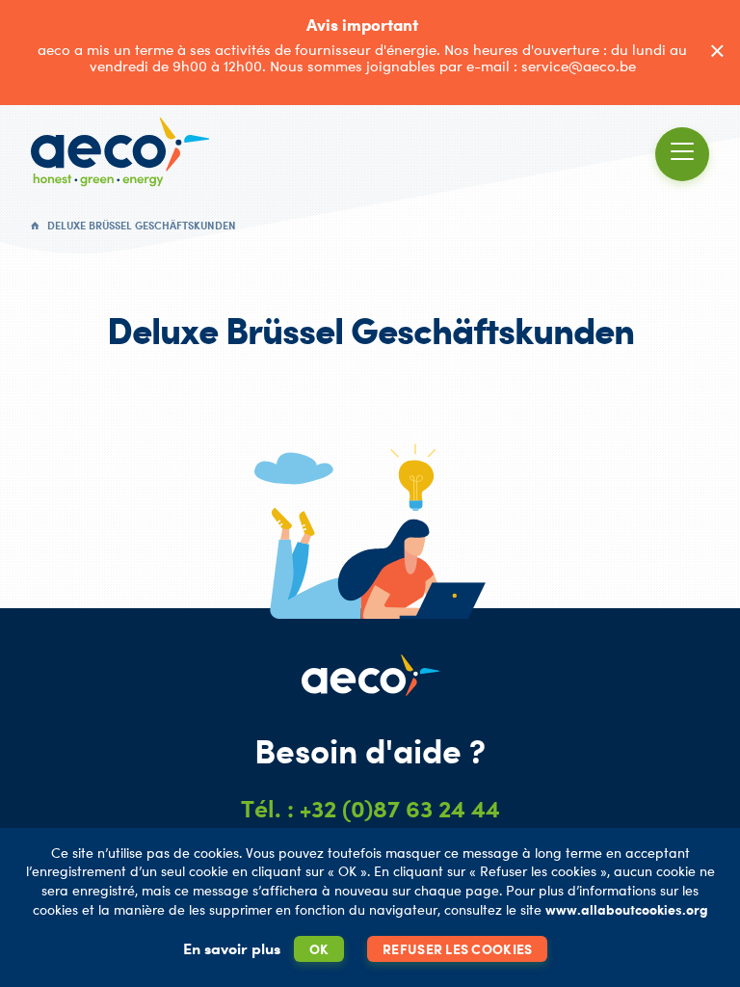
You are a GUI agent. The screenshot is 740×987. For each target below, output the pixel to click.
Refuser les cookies (457, 949)
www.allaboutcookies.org (626, 909)
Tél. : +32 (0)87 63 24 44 (370, 808)
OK (319, 949)
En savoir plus (231, 948)
